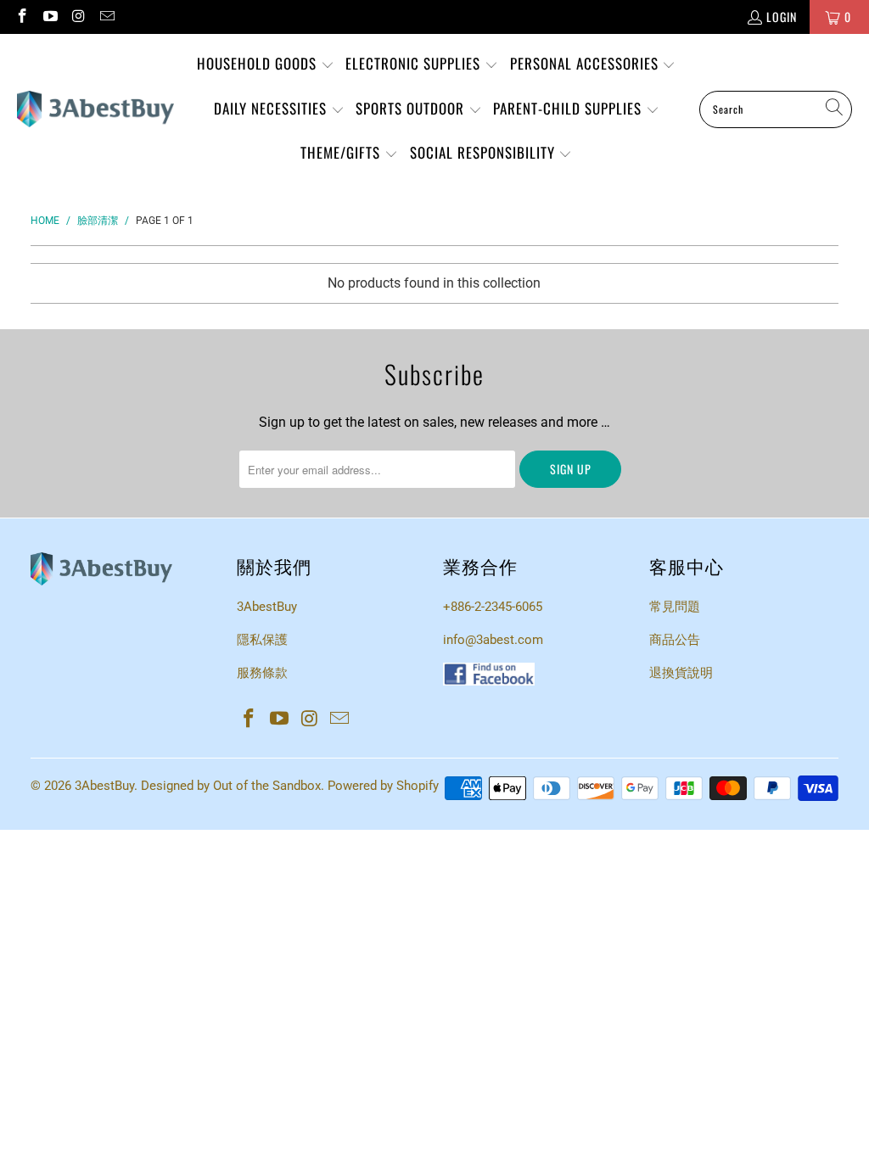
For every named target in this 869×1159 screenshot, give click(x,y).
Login (781, 16)
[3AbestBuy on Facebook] (21, 16)
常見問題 (674, 606)
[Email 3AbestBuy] (106, 16)
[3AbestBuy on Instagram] (78, 16)
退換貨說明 (681, 672)
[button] (265, 64)
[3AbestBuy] (95, 109)
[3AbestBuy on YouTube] (50, 16)
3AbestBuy (267, 606)
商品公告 (674, 639)
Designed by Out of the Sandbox (231, 785)
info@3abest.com (493, 639)
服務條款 (262, 672)
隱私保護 (262, 639)
